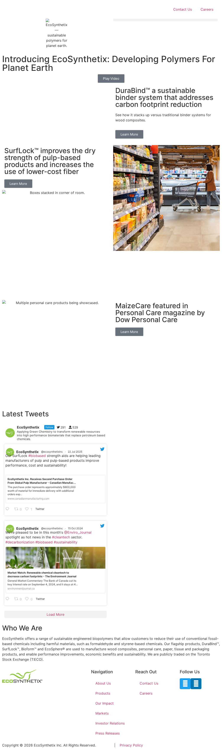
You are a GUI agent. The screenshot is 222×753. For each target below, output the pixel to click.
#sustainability (65, 542)
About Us (103, 683)
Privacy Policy (131, 745)
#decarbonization (19, 542)
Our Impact (104, 703)
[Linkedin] (196, 683)
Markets (102, 713)
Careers (207, 9)
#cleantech (61, 537)
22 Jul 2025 (75, 451)
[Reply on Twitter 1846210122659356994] (8, 599)
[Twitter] (185, 683)
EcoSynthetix (27, 452)
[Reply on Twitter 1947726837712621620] (8, 509)
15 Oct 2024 (75, 528)
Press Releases (107, 733)
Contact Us (182, 9)
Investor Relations (110, 723)
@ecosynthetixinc (52, 451)
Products (102, 693)
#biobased (37, 455)
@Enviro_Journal (77, 532)
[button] (165, 20)
